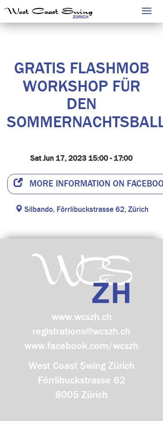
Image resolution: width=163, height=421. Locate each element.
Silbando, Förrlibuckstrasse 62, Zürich (86, 209)
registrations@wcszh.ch (81, 331)
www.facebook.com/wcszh (81, 346)
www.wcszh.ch (82, 317)
